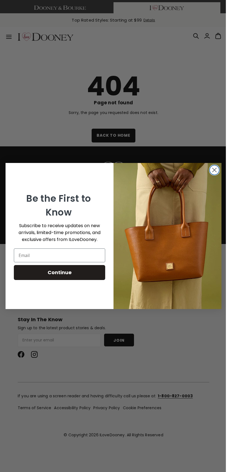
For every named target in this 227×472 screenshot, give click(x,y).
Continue (57, 272)
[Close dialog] (212, 170)
